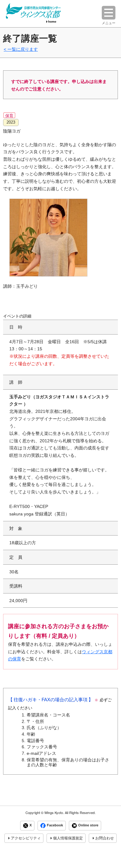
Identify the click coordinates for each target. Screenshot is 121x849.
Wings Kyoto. (54, 813)
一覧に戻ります (22, 49)
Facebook (55, 825)
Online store (88, 825)
